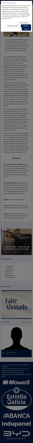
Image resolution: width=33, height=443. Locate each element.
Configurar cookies (12, 26)
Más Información (24, 23)
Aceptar (26, 29)
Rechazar (26, 26)
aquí (9, 18)
